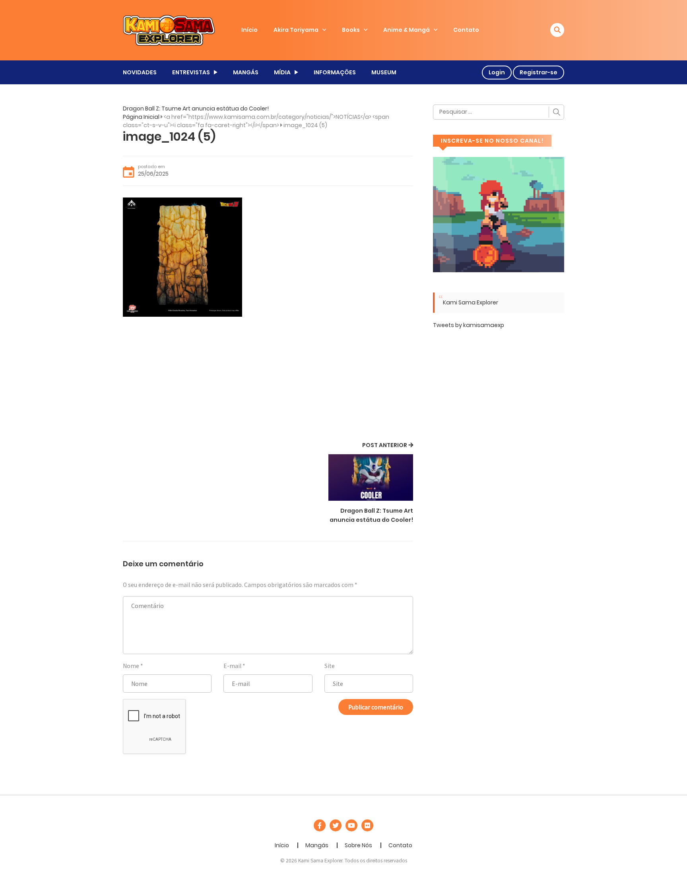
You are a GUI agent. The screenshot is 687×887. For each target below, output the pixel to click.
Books (351, 30)
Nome (131, 666)
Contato (466, 30)
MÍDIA (282, 72)
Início (249, 30)
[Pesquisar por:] (498, 112)
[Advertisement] (268, 380)
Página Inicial (141, 117)
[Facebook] (320, 825)
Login (497, 72)
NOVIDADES (140, 72)
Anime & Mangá (406, 30)
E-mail (232, 666)
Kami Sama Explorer (470, 302)
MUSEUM (383, 72)
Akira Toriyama (296, 30)
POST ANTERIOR (384, 445)
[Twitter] (336, 825)
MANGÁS (245, 72)
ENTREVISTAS (191, 72)
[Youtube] (351, 825)
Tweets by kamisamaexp (468, 325)
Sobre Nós (358, 845)
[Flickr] (367, 825)
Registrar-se (538, 72)
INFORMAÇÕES (335, 72)
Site (329, 666)
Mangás (316, 845)
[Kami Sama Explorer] (169, 30)
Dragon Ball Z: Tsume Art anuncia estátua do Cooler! (196, 108)
